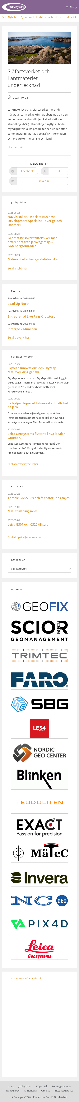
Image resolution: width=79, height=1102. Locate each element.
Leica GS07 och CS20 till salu (28, 524)
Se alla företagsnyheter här (23, 464)
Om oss (45, 1090)
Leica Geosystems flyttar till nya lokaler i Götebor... (37, 436)
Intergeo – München (22, 329)
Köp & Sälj (41, 1086)
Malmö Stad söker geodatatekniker (33, 259)
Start (11, 1086)
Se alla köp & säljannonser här (25, 537)
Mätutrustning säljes (23, 511)
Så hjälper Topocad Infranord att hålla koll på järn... (38, 405)
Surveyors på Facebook (26, 978)
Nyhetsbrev (13, 1090)
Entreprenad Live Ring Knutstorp (31, 316)
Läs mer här (15, 147)
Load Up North (19, 304)
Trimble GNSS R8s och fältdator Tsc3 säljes (39, 498)
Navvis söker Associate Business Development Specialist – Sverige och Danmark (35, 221)
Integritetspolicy (63, 1090)
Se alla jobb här (18, 268)
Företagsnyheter (61, 1086)
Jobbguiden (24, 1086)
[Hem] (3, 17)
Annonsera (30, 1090)
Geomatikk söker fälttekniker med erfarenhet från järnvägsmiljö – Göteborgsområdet (33, 242)
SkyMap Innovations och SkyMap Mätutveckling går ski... (32, 370)
